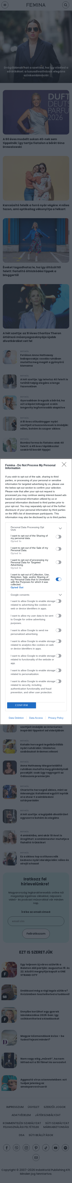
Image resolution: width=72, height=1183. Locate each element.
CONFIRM (21, 705)
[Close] (65, 465)
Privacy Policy (55, 717)
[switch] (58, 536)
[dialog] (36, 591)
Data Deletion (16, 717)
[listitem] (36, 528)
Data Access (36, 717)
